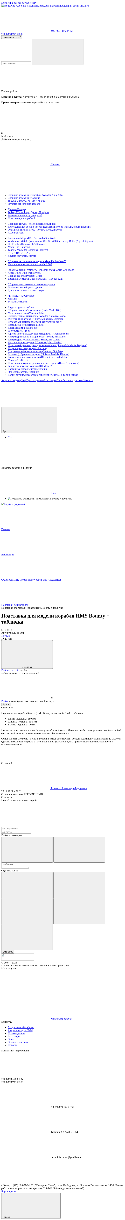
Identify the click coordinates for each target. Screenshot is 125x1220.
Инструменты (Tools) (19, 330)
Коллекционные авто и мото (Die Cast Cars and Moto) (37, 357)
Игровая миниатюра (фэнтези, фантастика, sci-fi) (35, 321)
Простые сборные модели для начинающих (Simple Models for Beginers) (47, 345)
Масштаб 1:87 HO (18, 360)
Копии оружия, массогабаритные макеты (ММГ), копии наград (43, 374)
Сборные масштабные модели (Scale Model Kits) (34, 310)
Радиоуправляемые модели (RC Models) (30, 366)
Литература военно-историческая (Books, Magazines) (37, 336)
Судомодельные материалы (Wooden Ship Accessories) (37, 316)
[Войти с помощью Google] (79, 850)
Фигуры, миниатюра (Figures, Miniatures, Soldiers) (35, 319)
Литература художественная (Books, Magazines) (34, 339)
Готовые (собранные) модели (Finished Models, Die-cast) (38, 354)
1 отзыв (5, 635)
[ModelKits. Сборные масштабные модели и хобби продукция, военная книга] (17, 959)
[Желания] (62, 453)
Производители (35, 380)
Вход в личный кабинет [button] (21, 1027)
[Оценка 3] (27, 911)
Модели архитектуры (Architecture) (27, 348)
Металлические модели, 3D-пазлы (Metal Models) (35, 342)
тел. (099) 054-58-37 (12, 33)
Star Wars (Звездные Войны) (23, 371)
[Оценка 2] (79, 885)
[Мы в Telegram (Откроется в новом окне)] (74, 405)
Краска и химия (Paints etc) (22, 327)
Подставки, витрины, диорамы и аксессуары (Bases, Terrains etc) (43, 363)
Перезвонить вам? (12, 37)
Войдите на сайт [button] (10, 670)
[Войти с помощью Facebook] (27, 850)
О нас (59, 380)
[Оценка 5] (27, 937)
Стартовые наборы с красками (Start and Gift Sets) (35, 351)
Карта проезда (9, 1191)
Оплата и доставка (73, 380)
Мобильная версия (60, 1018)
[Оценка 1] (27, 885)
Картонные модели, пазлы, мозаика (27, 369)
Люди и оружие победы (21, 307)
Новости (88, 380)
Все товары (50, 380)
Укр (10, 437)
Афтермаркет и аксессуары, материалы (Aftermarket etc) (38, 333)
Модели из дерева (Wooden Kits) (25, 313)
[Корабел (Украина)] (13, 504)
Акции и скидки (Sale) (13, 380)
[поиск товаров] (57, 52)
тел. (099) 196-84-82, (62, 30)
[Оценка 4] (79, 911)
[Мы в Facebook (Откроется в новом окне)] (25, 405)
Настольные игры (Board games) (25, 324)
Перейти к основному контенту (18, 2)
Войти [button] (4, 701)
